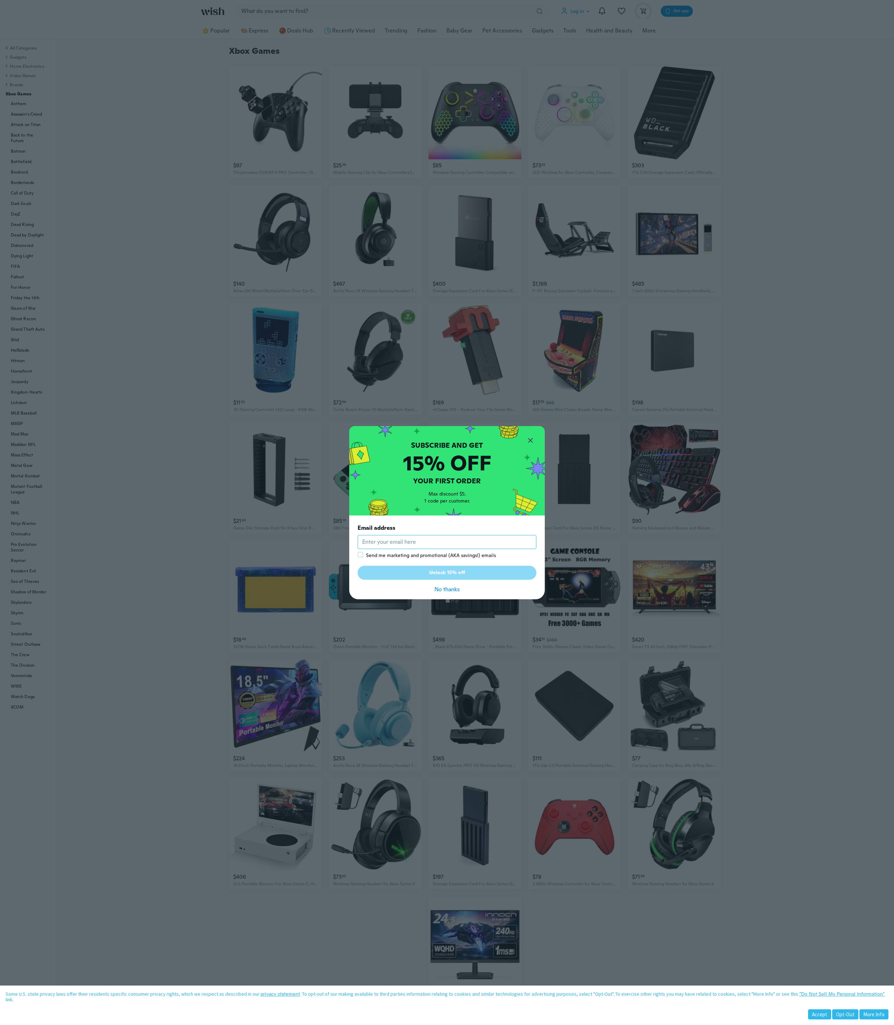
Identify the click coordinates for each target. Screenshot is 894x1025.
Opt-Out (845, 1014)
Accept (819, 1014)
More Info (874, 1014)
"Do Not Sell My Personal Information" (842, 994)
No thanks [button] (447, 589)
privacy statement (280, 994)
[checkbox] (360, 554)
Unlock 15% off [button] (447, 572)
